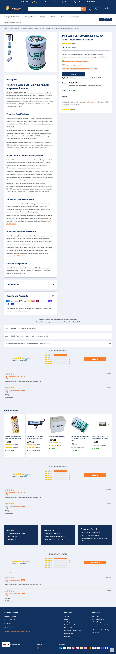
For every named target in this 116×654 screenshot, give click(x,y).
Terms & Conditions (98, 619)
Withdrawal (95, 633)
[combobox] (6, 644)
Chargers (43, 17)
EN (8, 644)
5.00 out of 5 (26, 358)
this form (91, 102)
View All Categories (70, 628)
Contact (66, 616)
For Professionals (69, 625)
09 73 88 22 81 (13, 627)
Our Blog (67, 622)
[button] (106, 9)
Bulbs (62, 17)
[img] (9, 374)
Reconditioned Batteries (11, 22)
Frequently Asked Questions (73, 631)
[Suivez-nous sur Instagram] (38, 648)
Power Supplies (74, 17)
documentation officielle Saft (15, 256)
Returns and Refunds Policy (100, 630)
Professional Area (106, 19)
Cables (53, 17)
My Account (93, 10)
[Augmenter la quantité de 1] (81, 96)
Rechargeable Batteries (11, 17)
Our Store (67, 636)
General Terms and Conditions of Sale (102, 626)
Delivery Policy (96, 622)
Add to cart (73, 74)
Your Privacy (95, 616)
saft (63, 47)
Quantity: (65, 96)
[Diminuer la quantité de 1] (71, 96)
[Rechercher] (83, 9)
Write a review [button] (95, 359)
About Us (67, 619)
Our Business (68, 633)
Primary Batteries (29, 17)
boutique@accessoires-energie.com (19, 631)
